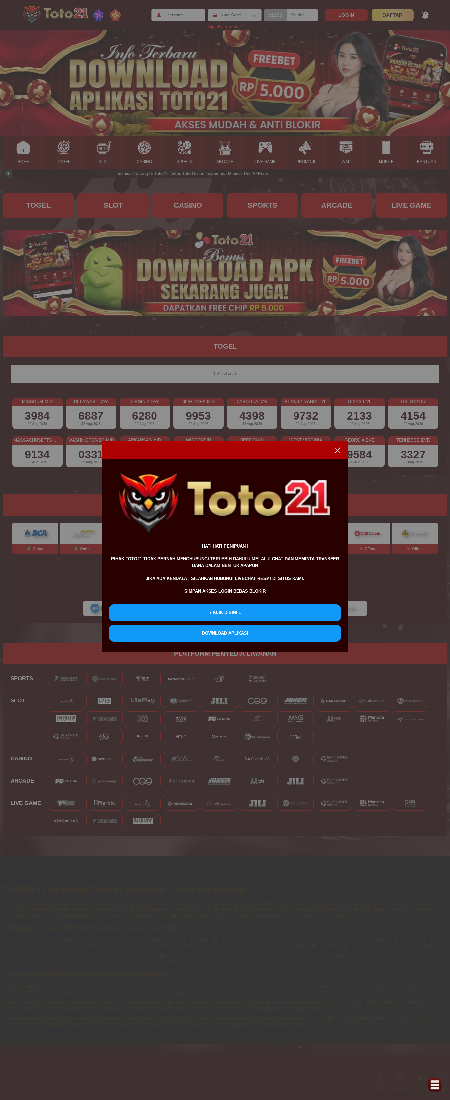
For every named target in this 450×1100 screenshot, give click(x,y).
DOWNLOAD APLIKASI (225, 633)
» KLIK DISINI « (225, 612)
